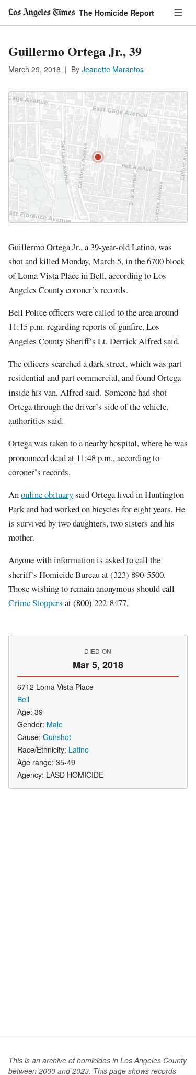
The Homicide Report (116, 12)
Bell (23, 699)
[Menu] (178, 12)
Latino (78, 749)
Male (55, 724)
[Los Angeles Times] (41, 12)
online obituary (47, 494)
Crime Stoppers (36, 603)
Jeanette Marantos (113, 69)
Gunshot (57, 737)
